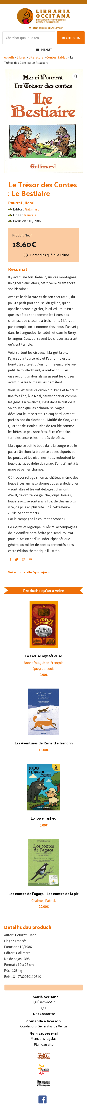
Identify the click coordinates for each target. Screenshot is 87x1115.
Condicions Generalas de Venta (43, 1026)
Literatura (36, 57)
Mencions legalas (43, 1038)
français (30, 215)
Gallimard (32, 209)
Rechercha (71, 38)
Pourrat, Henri (21, 202)
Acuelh (9, 57)
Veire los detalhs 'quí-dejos (27, 572)
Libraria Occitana (43, 16)
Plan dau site (43, 1044)
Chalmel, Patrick (43, 900)
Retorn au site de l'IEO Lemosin (47, 27)
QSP (44, 1007)
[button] (75, 76)
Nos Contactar (44, 1013)
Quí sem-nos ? (44, 1002)
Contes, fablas (56, 57)
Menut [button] (46, 49)
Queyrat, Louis (43, 668)
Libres (21, 57)
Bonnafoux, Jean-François (43, 662)
